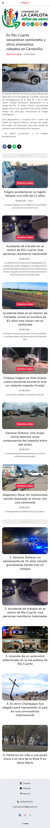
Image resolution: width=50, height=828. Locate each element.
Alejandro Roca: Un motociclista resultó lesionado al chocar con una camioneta (25, 499)
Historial (26, 788)
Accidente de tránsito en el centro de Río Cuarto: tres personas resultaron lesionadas (25, 250)
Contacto (26, 783)
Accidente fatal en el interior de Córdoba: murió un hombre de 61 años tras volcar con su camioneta (25, 319)
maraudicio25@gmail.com (25, 806)
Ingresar (26, 793)
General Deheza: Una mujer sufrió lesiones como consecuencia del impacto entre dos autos (25, 438)
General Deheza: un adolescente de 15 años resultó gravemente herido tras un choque (25, 563)
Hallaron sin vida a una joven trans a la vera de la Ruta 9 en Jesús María (25, 759)
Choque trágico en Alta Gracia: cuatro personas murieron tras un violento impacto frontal (25, 382)
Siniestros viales (14, 54)
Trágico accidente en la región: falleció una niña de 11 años (25, 194)
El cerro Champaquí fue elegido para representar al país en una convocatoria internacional (25, 709)
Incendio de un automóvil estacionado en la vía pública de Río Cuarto (25, 660)
